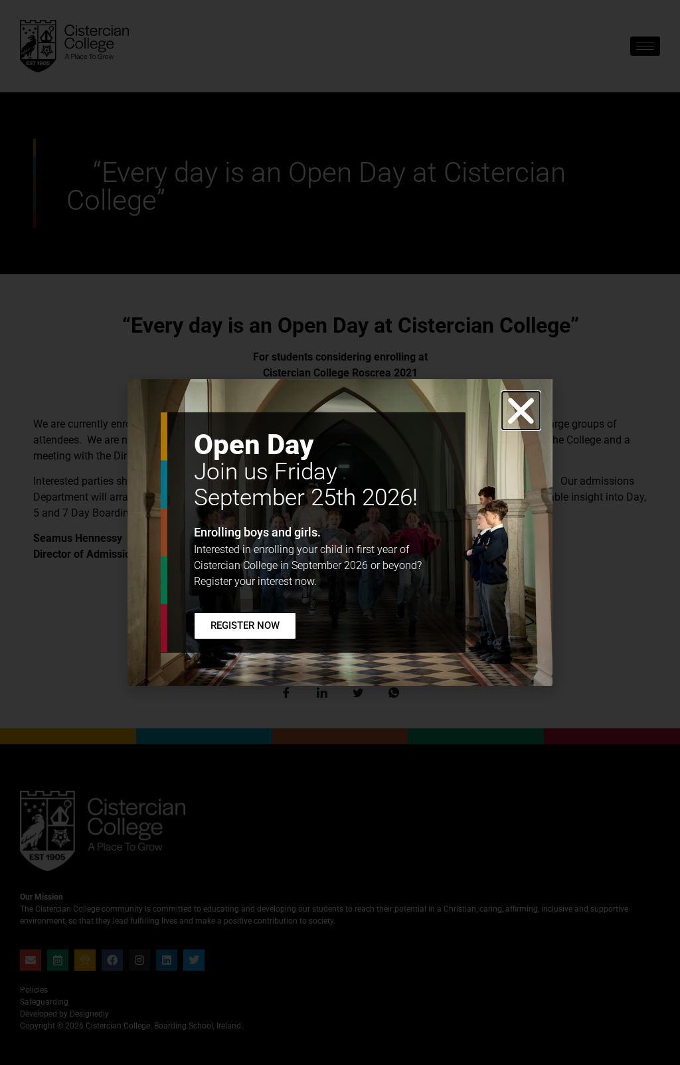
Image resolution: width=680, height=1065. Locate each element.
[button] (521, 410)
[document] (340, 532)
